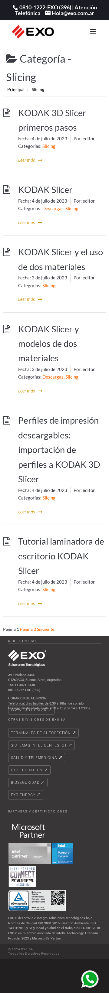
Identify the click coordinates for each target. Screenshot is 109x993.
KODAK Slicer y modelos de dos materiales (48, 343)
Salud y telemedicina (34, 758)
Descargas (53, 208)
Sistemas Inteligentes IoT (39, 745)
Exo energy (23, 795)
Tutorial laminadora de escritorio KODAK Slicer (61, 556)
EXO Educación (27, 770)
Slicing (48, 146)
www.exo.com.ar (29, 710)
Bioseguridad (25, 782)
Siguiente (45, 629)
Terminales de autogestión (41, 733)
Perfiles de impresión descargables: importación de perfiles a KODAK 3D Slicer (59, 449)
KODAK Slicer (45, 189)
